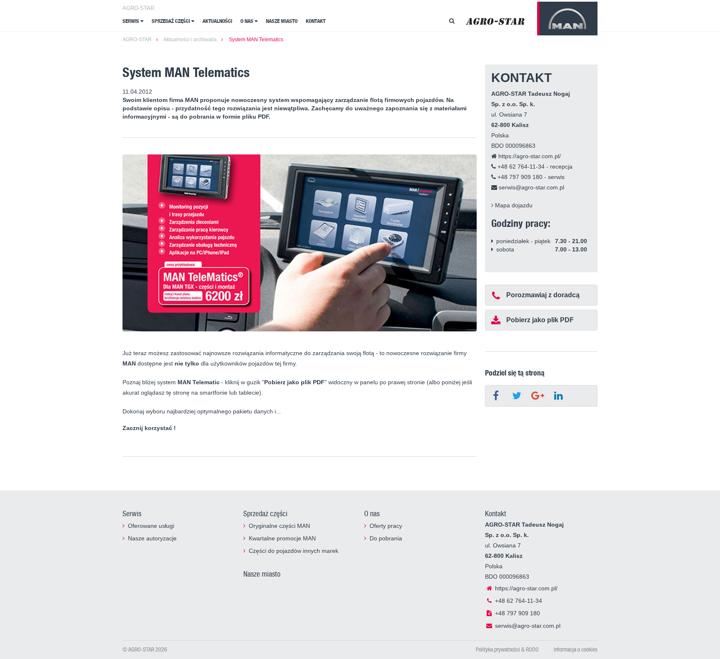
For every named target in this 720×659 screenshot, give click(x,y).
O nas (247, 21)
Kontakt (315, 21)
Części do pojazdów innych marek (293, 550)
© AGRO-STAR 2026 (144, 649)
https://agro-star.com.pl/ (529, 156)
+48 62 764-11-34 (520, 166)
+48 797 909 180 (519, 177)
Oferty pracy (386, 525)
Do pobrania (386, 538)
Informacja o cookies (576, 649)
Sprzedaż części (171, 21)
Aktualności (217, 21)
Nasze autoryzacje (152, 538)
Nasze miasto (282, 21)
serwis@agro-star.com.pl (530, 187)
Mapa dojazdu (512, 205)
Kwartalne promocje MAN (282, 538)
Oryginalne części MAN (279, 525)
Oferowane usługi (151, 525)
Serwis (131, 21)
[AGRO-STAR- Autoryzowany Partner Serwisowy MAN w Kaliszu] (495, 20)
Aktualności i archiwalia (190, 39)
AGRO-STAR (138, 8)
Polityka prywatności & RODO (507, 649)
